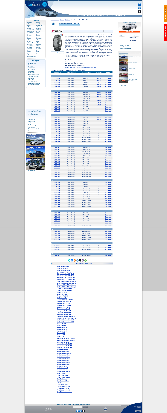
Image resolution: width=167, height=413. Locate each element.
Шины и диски (31, 119)
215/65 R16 (57, 127)
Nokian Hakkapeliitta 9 (63, 364)
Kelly (29, 53)
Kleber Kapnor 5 (62, 331)
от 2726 (99, 80)
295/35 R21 (57, 247)
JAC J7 (129, 30)
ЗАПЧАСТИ (109, 15)
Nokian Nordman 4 (62, 366)
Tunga (38, 47)
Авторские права (48, 409)
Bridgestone (31, 31)
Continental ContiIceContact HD (66, 283)
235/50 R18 (57, 188)
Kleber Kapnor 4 (62, 329)
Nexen (38, 31)
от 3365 (99, 94)
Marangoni (39, 25)
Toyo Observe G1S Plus (64, 386)
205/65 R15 (57, 107)
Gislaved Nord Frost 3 (63, 307)
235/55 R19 (57, 215)
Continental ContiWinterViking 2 (66, 287)
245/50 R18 (57, 196)
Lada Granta (122, 38)
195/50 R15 (57, 98)
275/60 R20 (57, 237)
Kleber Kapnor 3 (62, 327)
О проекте (139, 407)
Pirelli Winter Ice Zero (63, 377)
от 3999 (99, 92)
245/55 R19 (57, 221)
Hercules (30, 48)
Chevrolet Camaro (132, 62)
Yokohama (39, 53)
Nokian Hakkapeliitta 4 (63, 357)
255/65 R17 (57, 170)
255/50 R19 (57, 223)
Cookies (46, 410)
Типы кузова (31, 79)
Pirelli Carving (61, 373)
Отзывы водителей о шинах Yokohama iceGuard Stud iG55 (80, 67)
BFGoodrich (31, 29)
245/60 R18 (57, 198)
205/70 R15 (57, 109)
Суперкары (30, 64)
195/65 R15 (57, 105)
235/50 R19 (57, 213)
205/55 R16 (57, 119)
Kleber (38, 22)
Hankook (30, 47)
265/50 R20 (57, 231)
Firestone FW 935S (62, 296)
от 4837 (99, 117)
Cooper (30, 34)
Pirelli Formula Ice (62, 375)
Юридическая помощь (33, 116)
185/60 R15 (57, 94)
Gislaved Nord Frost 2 (63, 303)
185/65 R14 (57, 84)
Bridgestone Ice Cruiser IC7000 (66, 279)
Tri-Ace (39, 42)
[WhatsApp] (85, 260)
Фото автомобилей (32, 81)
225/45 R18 (57, 184)
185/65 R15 (57, 96)
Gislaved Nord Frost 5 (63, 309)
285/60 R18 (57, 206)
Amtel (29, 25)
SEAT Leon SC (131, 56)
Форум (29, 124)
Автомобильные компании (34, 111)
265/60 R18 (57, 204)
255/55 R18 (57, 200)
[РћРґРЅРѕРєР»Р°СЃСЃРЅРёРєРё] (75, 260)
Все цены (108, 78)
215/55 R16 (57, 123)
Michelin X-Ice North (63, 342)
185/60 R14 (57, 82)
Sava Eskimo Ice (62, 379)
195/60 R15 (57, 103)
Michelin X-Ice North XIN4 (64, 347)
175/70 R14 (57, 80)
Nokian (38, 34)
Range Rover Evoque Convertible (133, 80)
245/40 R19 (57, 217)
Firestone (30, 39)
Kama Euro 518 (61, 323)
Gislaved (30, 44)
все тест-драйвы (32, 170)
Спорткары (30, 66)
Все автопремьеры (124, 83)
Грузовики (34, 0)
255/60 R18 (57, 202)
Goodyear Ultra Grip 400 (64, 311)
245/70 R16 (57, 137)
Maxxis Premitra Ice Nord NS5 (66, 340)
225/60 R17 (57, 160)
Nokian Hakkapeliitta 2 (63, 355)
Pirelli (38, 35)
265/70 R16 (57, 139)
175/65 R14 (57, 78)
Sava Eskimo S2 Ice (63, 381)
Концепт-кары (31, 67)
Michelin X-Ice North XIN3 (64, 346)
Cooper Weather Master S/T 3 (65, 290)
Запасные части (55, 19)
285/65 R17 (57, 176)
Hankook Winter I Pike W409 (65, 320)
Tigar (38, 41)
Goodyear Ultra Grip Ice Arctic (66, 316)
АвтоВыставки (31, 123)
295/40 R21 (57, 249)
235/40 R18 (57, 186)
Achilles (30, 22)
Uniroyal (39, 48)
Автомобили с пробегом (125, 46)
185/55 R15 (57, 92)
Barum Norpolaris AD (63, 270)
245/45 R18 (57, 194)
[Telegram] (77, 260)
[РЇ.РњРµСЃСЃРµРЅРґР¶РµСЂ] (69, 260)
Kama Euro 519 (61, 325)
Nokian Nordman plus (63, 371)
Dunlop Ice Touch (62, 294)
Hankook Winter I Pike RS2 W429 (67, 318)
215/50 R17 (57, 147)
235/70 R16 (57, 135)
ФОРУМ (116, 15)
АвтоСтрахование (32, 113)
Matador (39, 26)
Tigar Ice (59, 382)
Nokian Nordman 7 (62, 370)
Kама (29, 51)
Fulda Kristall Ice (62, 298)
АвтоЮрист (58, 0)
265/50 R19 (57, 225)
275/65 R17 (57, 174)
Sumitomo (39, 38)
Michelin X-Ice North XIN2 (64, 344)
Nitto (38, 32)
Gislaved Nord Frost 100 (64, 301)
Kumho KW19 (61, 334)
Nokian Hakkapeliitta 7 (63, 360)
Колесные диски (32, 56)
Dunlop (29, 37)
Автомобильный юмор (33, 125)
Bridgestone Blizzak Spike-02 (65, 275)
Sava (38, 37)
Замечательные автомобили (35, 86)
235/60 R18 (57, 190)
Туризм (45, 0)
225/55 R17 (57, 158)
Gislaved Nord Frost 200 (64, 305)
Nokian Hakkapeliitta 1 (63, 351)
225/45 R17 (57, 153)
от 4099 (99, 100)
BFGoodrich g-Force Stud (64, 272)
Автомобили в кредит (33, 114)
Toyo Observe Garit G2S (64, 390)
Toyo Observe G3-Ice (63, 388)
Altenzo (30, 23)
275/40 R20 (57, 233)
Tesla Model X (131, 74)
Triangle (39, 44)
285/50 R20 (57, 239)
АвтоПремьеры (31, 69)
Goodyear (30, 45)
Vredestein (39, 50)
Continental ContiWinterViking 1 (66, 285)
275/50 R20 (57, 235)
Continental (30, 32)
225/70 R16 (57, 131)
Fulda (29, 41)
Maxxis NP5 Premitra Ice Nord (66, 338)
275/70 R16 (57, 141)
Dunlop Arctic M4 (62, 292)
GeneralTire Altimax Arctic (65, 299)
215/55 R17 (57, 149)
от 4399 (99, 119)
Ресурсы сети (31, 127)
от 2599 (99, 78)
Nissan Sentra (131, 68)
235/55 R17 (57, 164)
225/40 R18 (57, 182)
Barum (29, 28)
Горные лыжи (51, 0)
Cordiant (30, 35)
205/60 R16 (57, 121)
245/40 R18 (57, 192)
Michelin (39, 29)
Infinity (29, 50)
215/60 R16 (57, 125)
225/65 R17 (57, 162)
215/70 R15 (57, 111)
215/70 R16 (57, 129)
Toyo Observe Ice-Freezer (64, 392)
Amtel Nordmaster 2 (63, 266)
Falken (29, 38)
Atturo (29, 26)
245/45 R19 (57, 219)
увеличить (61, 53)
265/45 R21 (57, 245)
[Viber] (83, 260)
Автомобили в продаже (129, 22)
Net (28, 0)
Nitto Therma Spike (62, 349)
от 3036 (99, 84)
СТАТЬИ (122, 15)
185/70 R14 (57, 86)
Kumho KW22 (61, 336)
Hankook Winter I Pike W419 (65, 322)
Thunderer (39, 39)
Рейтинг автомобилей (33, 76)
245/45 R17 (57, 168)
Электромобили (32, 63)
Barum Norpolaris (62, 268)
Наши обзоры (31, 72)
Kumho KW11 (61, 333)
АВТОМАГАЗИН (91, 15)
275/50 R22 (57, 255)
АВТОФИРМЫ (101, 15)
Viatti (38, 51)
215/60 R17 (57, 151)
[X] (80, 260)
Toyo (38, 45)
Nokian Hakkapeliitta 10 (64, 353)
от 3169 (99, 103)
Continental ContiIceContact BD (66, 281)
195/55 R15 (57, 100)
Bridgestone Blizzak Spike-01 (65, 274)
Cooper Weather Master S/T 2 (65, 288)
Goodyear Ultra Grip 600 (64, 314)
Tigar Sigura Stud (62, 384)
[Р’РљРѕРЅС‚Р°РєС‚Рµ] (72, 260)
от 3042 (99, 96)
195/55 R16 (57, 117)
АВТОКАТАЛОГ (80, 15)
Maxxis (39, 28)
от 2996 (99, 105)
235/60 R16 (57, 133)
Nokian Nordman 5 (62, 368)
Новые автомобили (124, 45)
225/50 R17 (57, 155)
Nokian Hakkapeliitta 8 (63, 362)
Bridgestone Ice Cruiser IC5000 (66, 277)
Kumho (38, 23)
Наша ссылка (48, 408)
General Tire (31, 42)
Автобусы (40, 0)
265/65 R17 (57, 172)
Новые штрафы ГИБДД (33, 128)
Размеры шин (31, 54)
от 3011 (99, 86)
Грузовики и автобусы (33, 84)
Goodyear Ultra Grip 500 (64, 312)
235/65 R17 (57, 166)
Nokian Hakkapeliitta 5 (63, 358)
